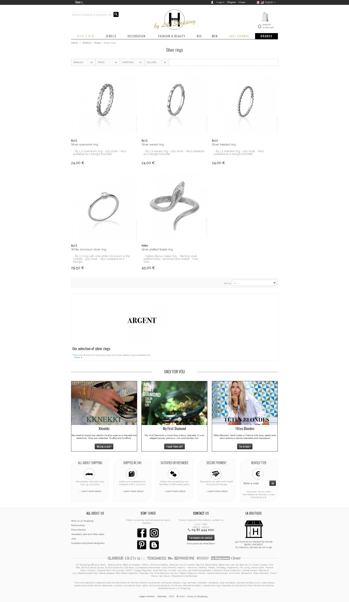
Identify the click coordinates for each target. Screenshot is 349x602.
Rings (98, 42)
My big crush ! (104, 446)
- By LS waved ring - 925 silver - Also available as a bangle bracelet (174, 153)
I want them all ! (174, 446)
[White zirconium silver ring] (104, 206)
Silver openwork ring (84, 144)
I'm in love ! (244, 446)
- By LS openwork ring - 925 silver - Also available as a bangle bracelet (99, 153)
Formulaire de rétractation (201, 543)
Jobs (73, 538)
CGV (171, 596)
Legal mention (147, 596)
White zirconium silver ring (88, 249)
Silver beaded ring (224, 144)
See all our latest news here (95, 2)
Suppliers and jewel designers (87, 543)
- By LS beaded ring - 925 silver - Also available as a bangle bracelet (239, 153)
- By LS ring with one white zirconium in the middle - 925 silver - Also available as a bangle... (101, 258)
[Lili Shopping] (174, 18)
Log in (221, 2)
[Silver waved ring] (175, 101)
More (77, 357)
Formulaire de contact (200, 537)
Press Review (78, 529)
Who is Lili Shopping (82, 520)
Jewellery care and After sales (87, 534)
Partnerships (78, 525)
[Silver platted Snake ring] (175, 206)
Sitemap (161, 596)
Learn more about (91, 491)
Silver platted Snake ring (157, 249)
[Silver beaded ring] (245, 101)
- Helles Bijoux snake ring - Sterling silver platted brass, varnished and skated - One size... (171, 258)
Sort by (227, 283)
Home (74, 42)
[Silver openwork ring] (104, 101)
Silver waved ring (153, 144)
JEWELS (86, 42)
